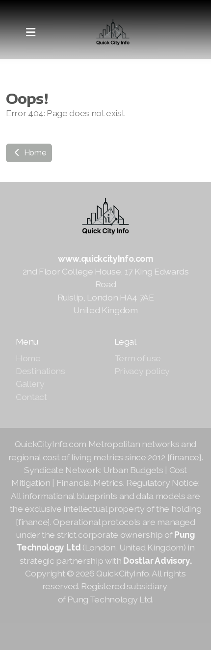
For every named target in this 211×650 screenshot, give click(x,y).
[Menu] (30, 32)
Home (34, 152)
